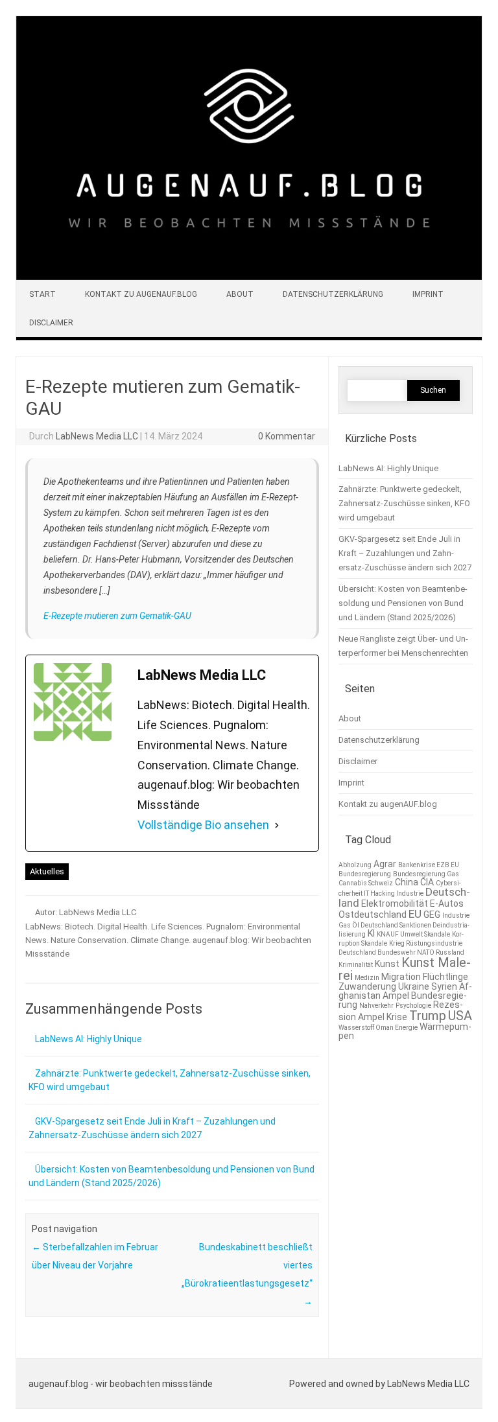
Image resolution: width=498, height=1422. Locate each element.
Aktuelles (47, 871)
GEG (431, 914)
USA (460, 1015)
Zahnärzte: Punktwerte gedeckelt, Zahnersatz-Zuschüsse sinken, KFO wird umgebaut (404, 503)
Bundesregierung (364, 874)
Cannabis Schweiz (365, 883)
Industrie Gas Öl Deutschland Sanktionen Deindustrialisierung (403, 925)
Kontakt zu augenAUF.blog (141, 294)
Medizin (367, 977)
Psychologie (413, 1005)
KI (371, 933)
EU (415, 913)
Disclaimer (51, 322)
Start (42, 294)
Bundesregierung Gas (426, 874)
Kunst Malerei (404, 969)
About (240, 294)
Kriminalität (355, 964)
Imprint (428, 294)
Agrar (385, 864)
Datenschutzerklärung (333, 294)
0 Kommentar (286, 436)
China (406, 882)
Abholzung (355, 864)
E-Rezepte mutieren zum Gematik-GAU (117, 616)
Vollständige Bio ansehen (203, 825)
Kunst (387, 964)
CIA (427, 882)
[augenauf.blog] (249, 277)
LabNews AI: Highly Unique (88, 1039)
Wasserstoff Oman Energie (378, 1027)
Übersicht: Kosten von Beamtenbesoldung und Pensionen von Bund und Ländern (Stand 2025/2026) (403, 603)
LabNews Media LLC (97, 436)
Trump (427, 1015)
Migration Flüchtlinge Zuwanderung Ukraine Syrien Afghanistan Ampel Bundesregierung (405, 991)
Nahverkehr (376, 1005)
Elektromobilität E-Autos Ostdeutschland (401, 909)
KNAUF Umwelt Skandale (413, 934)
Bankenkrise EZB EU (428, 864)
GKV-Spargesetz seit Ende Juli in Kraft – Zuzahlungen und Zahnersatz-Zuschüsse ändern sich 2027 (404, 553)
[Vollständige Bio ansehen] (277, 825)
